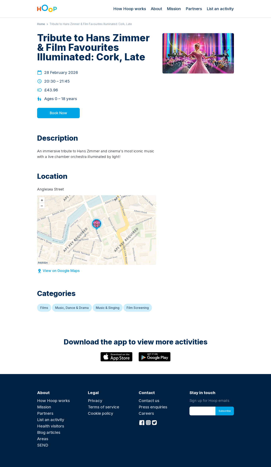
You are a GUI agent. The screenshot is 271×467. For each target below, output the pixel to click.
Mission (174, 8)
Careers (146, 413)
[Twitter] (154, 422)
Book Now (58, 113)
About (156, 8)
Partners (194, 8)
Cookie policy (100, 413)
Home (41, 24)
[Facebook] (142, 422)
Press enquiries (153, 407)
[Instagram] (148, 422)
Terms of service (103, 407)
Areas (42, 438)
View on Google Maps (61, 271)
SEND (42, 445)
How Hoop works (129, 8)
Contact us (149, 400)
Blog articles (48, 432)
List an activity (220, 8)
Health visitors (50, 426)
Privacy (95, 400)
